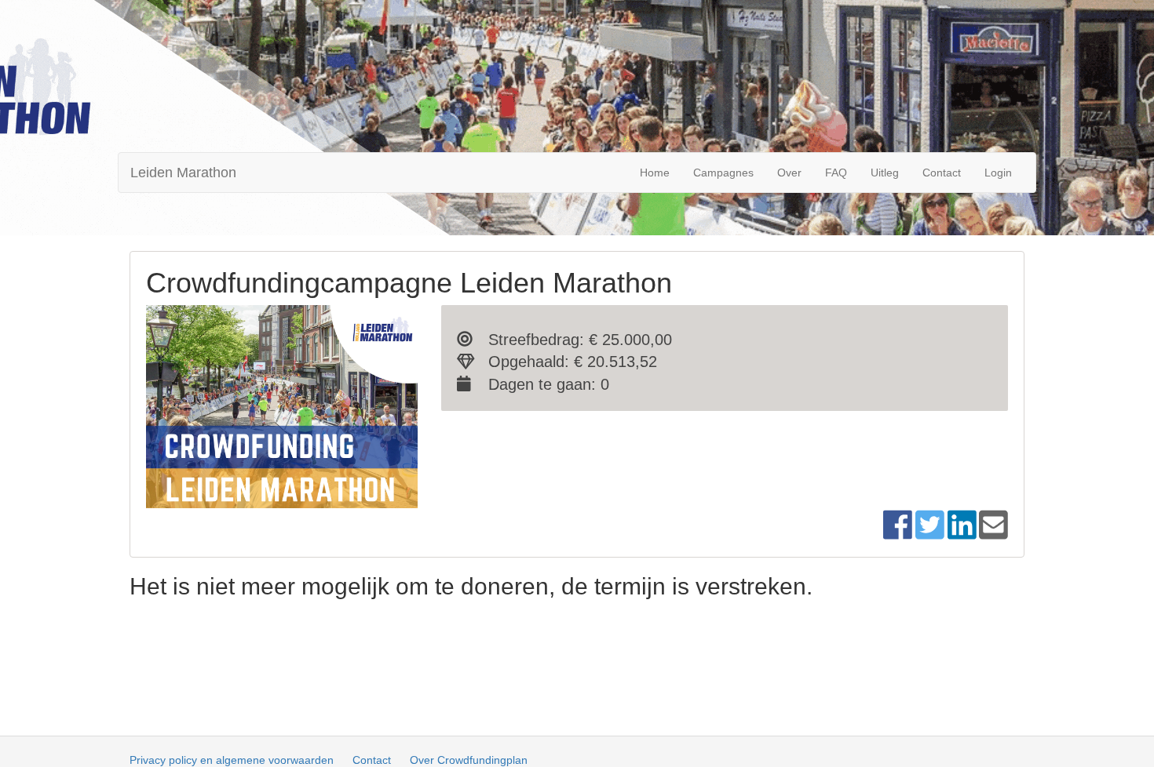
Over (789, 172)
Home (655, 172)
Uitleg (885, 172)
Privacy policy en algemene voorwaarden (232, 760)
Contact (941, 172)
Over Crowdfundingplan (469, 760)
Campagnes (723, 172)
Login (998, 172)
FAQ (836, 172)
